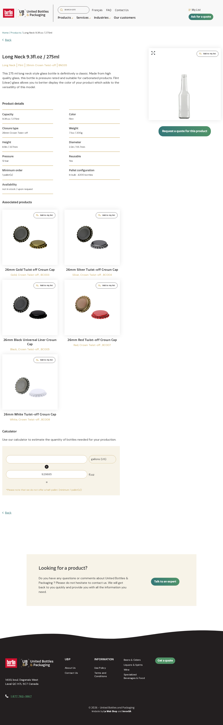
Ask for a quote (201, 16)
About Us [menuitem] (70, 667)
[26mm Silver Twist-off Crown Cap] (92, 243)
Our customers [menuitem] (124, 17)
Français (97, 10)
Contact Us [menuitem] (121, 10)
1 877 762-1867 (21, 696)
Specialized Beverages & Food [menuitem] (134, 676)
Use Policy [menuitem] (100, 667)
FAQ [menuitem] (108, 10)
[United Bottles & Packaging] (26, 13)
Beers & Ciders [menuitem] (132, 659)
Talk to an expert (165, 581)
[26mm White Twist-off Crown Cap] (30, 388)
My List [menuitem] (196, 9)
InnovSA (126, 711)
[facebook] (197, 662)
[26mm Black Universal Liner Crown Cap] (30, 315)
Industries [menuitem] (101, 17)
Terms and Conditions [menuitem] (100, 674)
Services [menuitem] (82, 17)
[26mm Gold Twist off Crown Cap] (30, 243)
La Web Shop (110, 711)
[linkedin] (204, 662)
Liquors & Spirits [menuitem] (133, 664)
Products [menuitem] (64, 17)
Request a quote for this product (184, 131)
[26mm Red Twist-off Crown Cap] (92, 315)
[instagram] (211, 662)
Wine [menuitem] (126, 669)
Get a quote (165, 660)
